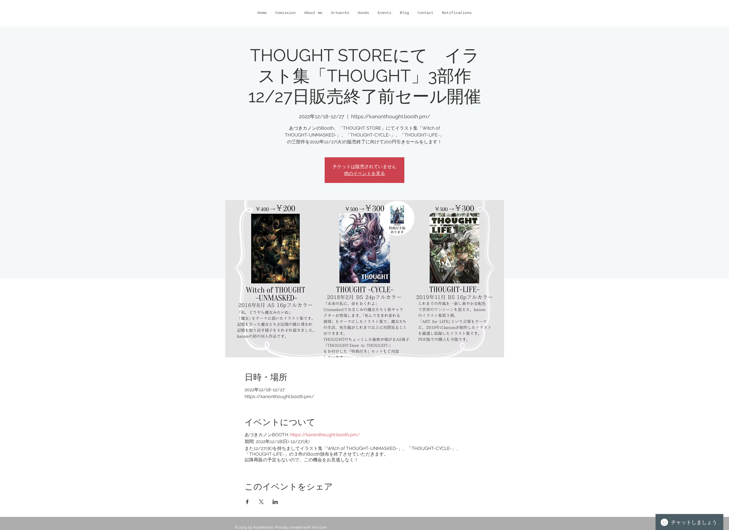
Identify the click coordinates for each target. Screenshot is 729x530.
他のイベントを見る (364, 173)
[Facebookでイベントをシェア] (247, 502)
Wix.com (319, 527)
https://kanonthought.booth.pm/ (325, 434)
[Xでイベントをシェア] (261, 502)
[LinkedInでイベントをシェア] (275, 502)
